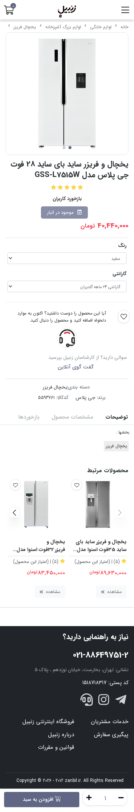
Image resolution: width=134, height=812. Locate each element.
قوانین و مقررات (56, 747)
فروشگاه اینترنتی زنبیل (48, 721)
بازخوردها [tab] (28, 417)
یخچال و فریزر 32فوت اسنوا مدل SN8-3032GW (40, 546)
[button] (120, 513)
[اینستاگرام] (104, 701)
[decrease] (121, 797)
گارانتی (119, 274)
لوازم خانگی (101, 26)
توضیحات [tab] (116, 417)
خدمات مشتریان (109, 721)
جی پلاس (85, 398)
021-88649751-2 (100, 655)
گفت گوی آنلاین (76, 367)
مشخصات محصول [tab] (72, 417)
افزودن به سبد (39, 799)
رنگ (122, 245)
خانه (124, 26)
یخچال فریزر (24, 26)
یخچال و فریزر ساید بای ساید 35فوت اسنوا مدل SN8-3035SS (101, 546)
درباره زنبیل (61, 734)
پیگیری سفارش (111, 734)
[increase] (89, 797)
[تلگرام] (120, 701)
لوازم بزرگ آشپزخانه (63, 26)
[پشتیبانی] (87, 701)
